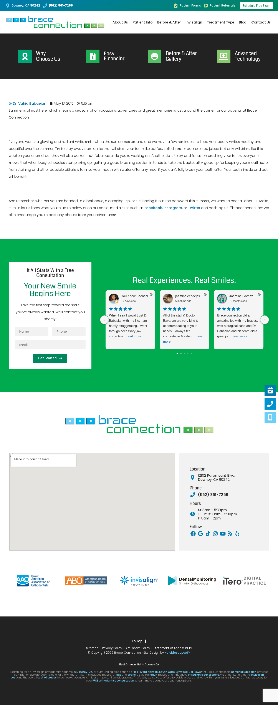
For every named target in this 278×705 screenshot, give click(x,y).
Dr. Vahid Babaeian (243, 672)
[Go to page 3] (187, 353)
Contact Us (261, 22)
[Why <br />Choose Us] (25, 56)
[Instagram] (215, 533)
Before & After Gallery (181, 56)
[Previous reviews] (104, 319)
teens (132, 675)
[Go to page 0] (178, 353)
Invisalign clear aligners (203, 675)
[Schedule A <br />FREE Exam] (270, 390)
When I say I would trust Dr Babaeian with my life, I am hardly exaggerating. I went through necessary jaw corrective (128, 325)
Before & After (169, 22)
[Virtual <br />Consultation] (270, 417)
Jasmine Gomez (241, 296)
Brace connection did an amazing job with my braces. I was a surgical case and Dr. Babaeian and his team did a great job (238, 325)
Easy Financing (115, 56)
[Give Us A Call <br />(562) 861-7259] (270, 404)
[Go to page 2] (184, 353)
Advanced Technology (248, 56)
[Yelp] (237, 533)
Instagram (173, 207)
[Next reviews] (264, 319)
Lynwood (182, 672)
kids (118, 675)
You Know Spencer (134, 296)
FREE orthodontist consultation (113, 680)
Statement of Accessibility (173, 648)
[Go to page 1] (181, 353)
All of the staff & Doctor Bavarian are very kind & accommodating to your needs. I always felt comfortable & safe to (183, 328)
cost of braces (47, 677)
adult (153, 675)
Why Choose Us (48, 56)
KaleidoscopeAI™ (177, 653)
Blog (243, 22)
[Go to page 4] (191, 353)
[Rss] (230, 533)
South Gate (167, 672)
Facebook (153, 207)
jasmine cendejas (187, 296)
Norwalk (153, 672)
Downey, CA (84, 672)
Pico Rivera (140, 672)
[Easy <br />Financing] (92, 56)
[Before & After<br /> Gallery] (154, 56)
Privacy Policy (112, 648)
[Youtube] (222, 533)
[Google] (200, 533)
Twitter (194, 207)
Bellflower (195, 672)
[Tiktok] (207, 533)
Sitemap (92, 648)
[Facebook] (193, 533)
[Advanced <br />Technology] (223, 56)
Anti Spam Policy (138, 648)
